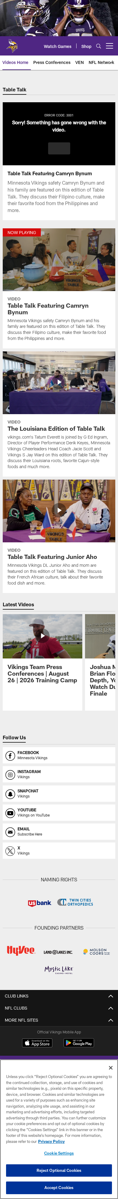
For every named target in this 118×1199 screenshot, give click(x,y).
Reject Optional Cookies (59, 1170)
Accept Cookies (59, 1187)
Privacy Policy (51, 1141)
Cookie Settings (59, 1153)
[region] (59, 1129)
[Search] (98, 46)
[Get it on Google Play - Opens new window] (79, 1046)
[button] (59, 148)
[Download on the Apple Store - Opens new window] (37, 1044)
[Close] (110, 1067)
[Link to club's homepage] (12, 43)
